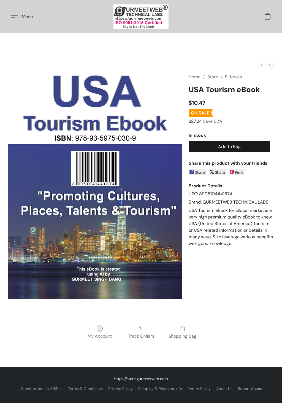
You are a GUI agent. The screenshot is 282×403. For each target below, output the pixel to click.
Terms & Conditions (85, 388)
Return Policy (199, 388)
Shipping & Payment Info (160, 388)
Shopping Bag (182, 336)
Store (212, 77)
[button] (141, 16)
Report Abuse (250, 388)
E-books (233, 77)
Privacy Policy (120, 388)
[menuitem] (262, 65)
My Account (100, 336)
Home (194, 77)
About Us (224, 388)
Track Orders (141, 336)
